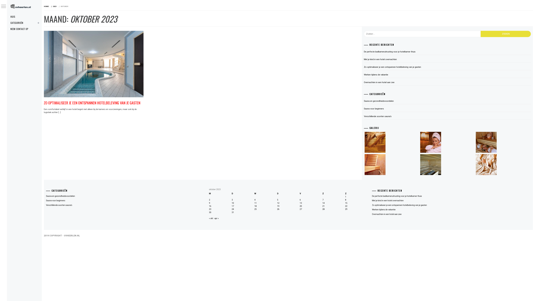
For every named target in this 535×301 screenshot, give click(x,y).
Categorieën (16, 23)
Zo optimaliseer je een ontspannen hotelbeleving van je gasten (92, 102)
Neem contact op (19, 29)
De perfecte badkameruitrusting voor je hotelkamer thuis (389, 51)
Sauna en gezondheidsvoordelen (379, 101)
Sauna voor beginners (374, 108)
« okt (211, 218)
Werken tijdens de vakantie (376, 74)
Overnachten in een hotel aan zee (379, 82)
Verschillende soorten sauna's (377, 116)
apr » (216, 218)
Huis (12, 16)
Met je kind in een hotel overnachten (380, 59)
